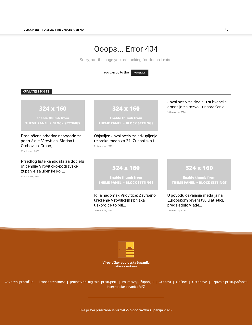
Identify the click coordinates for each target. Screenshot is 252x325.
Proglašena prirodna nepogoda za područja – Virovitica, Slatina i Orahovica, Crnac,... (51, 141)
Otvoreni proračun (19, 281)
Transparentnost (52, 281)
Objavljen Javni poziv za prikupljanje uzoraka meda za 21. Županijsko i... (125, 138)
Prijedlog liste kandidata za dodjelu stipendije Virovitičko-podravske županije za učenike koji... (52, 166)
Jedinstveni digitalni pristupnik (93, 281)
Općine (181, 281)
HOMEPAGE (139, 72)
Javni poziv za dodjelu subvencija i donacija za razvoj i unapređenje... (197, 104)
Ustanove (199, 281)
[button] (226, 30)
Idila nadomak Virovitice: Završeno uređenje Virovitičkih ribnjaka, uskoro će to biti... (125, 200)
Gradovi (165, 281)
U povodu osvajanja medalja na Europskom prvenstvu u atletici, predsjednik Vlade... (195, 200)
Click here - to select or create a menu (54, 29)
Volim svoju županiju (138, 281)
